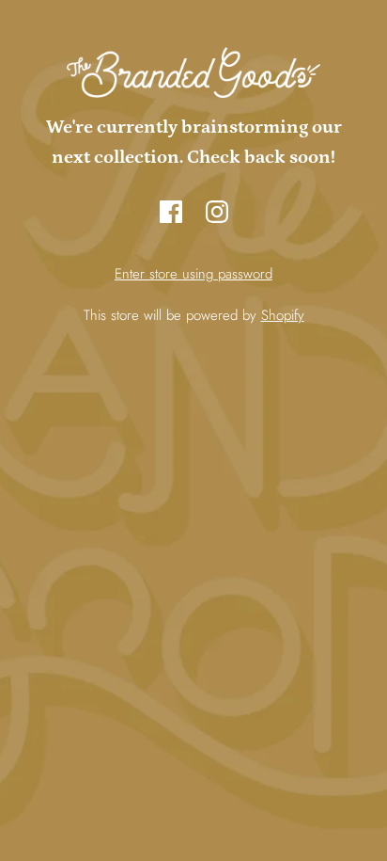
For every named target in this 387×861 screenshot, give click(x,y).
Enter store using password (193, 273)
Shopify (282, 315)
